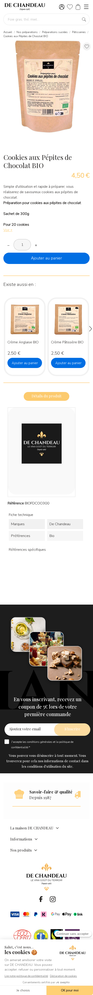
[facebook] (40, 899)
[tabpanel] (46, 86)
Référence (16, 503)
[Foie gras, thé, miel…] (84, 19)
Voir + (7, 230)
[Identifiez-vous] (62, 7)
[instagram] (52, 899)
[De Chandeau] (25, 6)
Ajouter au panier (46, 258)
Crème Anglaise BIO (23, 342)
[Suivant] (89, 329)
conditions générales (39, 742)
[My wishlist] (70, 7)
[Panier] (78, 7)
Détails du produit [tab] (46, 396)
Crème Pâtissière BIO (67, 342)
